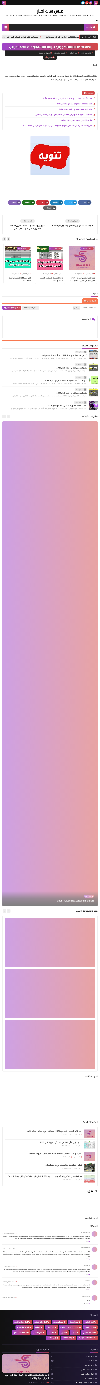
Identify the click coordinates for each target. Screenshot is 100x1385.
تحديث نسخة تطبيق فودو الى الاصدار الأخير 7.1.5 (67, 405)
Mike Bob (87, 1265)
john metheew (85, 1232)
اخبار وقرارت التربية (45, 53)
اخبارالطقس (89, 1327)
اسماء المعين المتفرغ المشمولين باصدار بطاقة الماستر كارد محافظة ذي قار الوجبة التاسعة (45, 1176)
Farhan (87, 1280)
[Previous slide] (8, 416)
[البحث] (4, 3)
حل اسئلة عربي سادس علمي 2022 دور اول (76, 120)
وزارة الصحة (52, 1337)
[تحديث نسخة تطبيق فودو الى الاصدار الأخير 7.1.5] (93, 405)
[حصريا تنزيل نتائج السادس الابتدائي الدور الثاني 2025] (89, 1145)
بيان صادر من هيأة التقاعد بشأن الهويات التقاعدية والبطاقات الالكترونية (61, 901)
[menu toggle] (96, 3)
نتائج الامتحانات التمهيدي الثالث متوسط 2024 (75, 109)
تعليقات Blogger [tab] (90, 300)
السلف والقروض (23, 1327)
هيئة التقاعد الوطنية (86, 1337)
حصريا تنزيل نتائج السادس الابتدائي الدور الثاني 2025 (75, 37)
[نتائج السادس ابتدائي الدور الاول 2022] (93, 392)
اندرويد (73, 1332)
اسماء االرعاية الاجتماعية (69, 1327)
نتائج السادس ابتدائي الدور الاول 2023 (71, 368)
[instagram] (90, 2)
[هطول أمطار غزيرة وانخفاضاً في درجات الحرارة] (89, 1167)
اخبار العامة (74, 1322)
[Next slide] (4, 239)
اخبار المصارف (58, 1322)
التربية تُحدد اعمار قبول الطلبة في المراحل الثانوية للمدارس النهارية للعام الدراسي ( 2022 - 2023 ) (57, 125)
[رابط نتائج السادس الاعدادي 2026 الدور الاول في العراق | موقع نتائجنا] (89, 1134)
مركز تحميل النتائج (20, 1332)
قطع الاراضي (37, 1332)
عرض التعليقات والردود (11, 307)
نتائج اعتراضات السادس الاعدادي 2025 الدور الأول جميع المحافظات (25, 37)
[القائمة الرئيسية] (5, 27)
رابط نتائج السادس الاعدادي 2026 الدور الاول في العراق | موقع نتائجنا (67, 98)
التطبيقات (50, 1327)
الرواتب (37, 1327)
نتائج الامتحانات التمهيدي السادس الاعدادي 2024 (74, 103)
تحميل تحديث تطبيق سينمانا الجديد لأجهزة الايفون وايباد (64, 355)
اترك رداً (86, 1241)
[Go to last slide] (8, 239)
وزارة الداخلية (67, 1337)
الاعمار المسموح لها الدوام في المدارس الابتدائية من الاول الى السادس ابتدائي (63, 114)
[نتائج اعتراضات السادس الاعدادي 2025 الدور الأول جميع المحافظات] (89, 1156)
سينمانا (51, 1332)
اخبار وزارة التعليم (40, 1322)
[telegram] (83, 2)
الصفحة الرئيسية (60, 53)
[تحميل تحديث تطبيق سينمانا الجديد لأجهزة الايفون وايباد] (93, 354)
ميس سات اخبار (50, 11)
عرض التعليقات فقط (30, 307)
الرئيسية (89, 27)
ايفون (63, 1332)
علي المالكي (43, 1382)
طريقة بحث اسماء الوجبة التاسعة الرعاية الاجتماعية (66, 380)
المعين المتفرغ (88, 1332)
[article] (27, 224)
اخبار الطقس (89, 1322)
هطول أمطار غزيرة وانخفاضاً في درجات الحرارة (63, 1165)
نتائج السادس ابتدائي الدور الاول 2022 (71, 393)
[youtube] (87, 2)
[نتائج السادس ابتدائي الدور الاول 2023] (93, 367)
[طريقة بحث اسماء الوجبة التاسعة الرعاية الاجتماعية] (93, 380)
